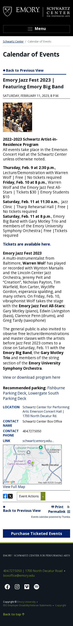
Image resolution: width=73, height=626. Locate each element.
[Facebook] (7, 586)
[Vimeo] (27, 586)
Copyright (60, 605)
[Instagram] (17, 586)
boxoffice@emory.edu (19, 575)
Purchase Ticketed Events (36, 533)
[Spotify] (36, 586)
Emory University (26, 601)
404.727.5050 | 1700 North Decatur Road (32, 571)
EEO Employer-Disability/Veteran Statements (27, 605)
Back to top (12, 614)
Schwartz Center (13, 41)
